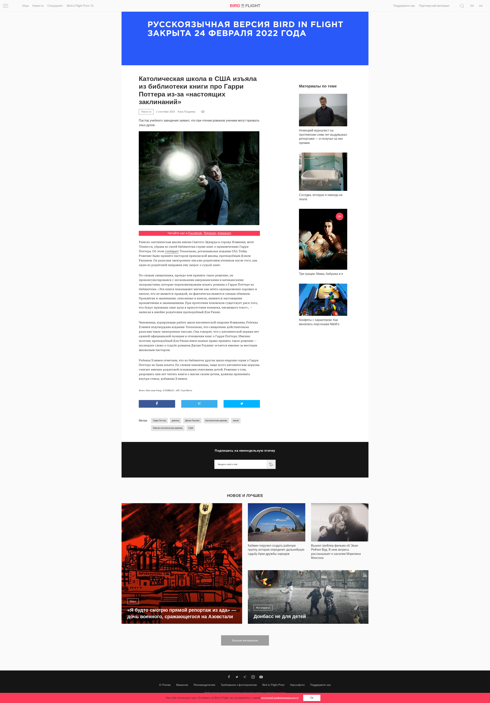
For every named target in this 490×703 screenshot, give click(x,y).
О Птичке (165, 684)
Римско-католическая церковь (168, 428)
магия (236, 420)
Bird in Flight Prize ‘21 (80, 5)
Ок (311, 697)
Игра (25, 5)
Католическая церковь (216, 420)
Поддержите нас (404, 5)
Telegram (209, 233)
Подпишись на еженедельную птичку (245, 450)
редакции (280, 692)
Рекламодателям (204, 684)
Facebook (195, 233)
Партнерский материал (434, 5)
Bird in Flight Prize (273, 684)
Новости (37, 5)
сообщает (172, 251)
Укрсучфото (297, 684)
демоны (175, 420)
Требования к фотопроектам (239, 684)
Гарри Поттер (159, 420)
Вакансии (182, 684)
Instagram (224, 233)
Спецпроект (55, 5)
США (190, 428)
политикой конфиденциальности (280, 697)
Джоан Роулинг (192, 420)
